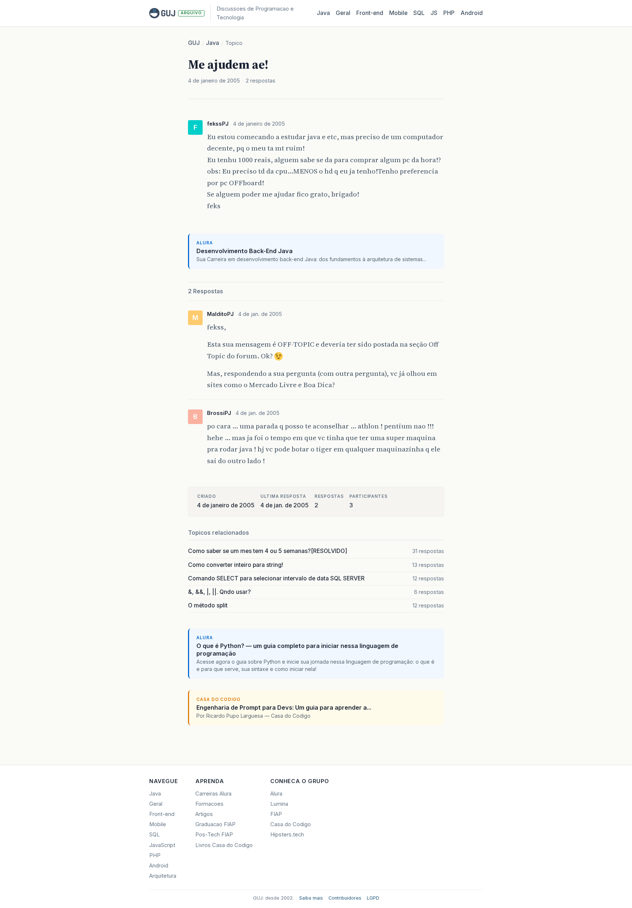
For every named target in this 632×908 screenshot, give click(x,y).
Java (323, 12)
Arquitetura (162, 876)
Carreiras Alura (213, 793)
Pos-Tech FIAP (214, 834)
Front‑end (369, 12)
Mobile (398, 12)
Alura (276, 793)
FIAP (276, 814)
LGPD (373, 898)
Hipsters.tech (287, 834)
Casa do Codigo (290, 824)
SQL (419, 12)
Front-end (161, 814)
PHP (449, 12)
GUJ (194, 42)
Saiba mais (311, 898)
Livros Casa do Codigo (224, 845)
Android (471, 12)
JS (433, 12)
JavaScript (162, 845)
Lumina (279, 804)
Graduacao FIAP (215, 824)
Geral (343, 12)
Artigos (204, 814)
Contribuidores (344, 898)
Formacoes (209, 804)
